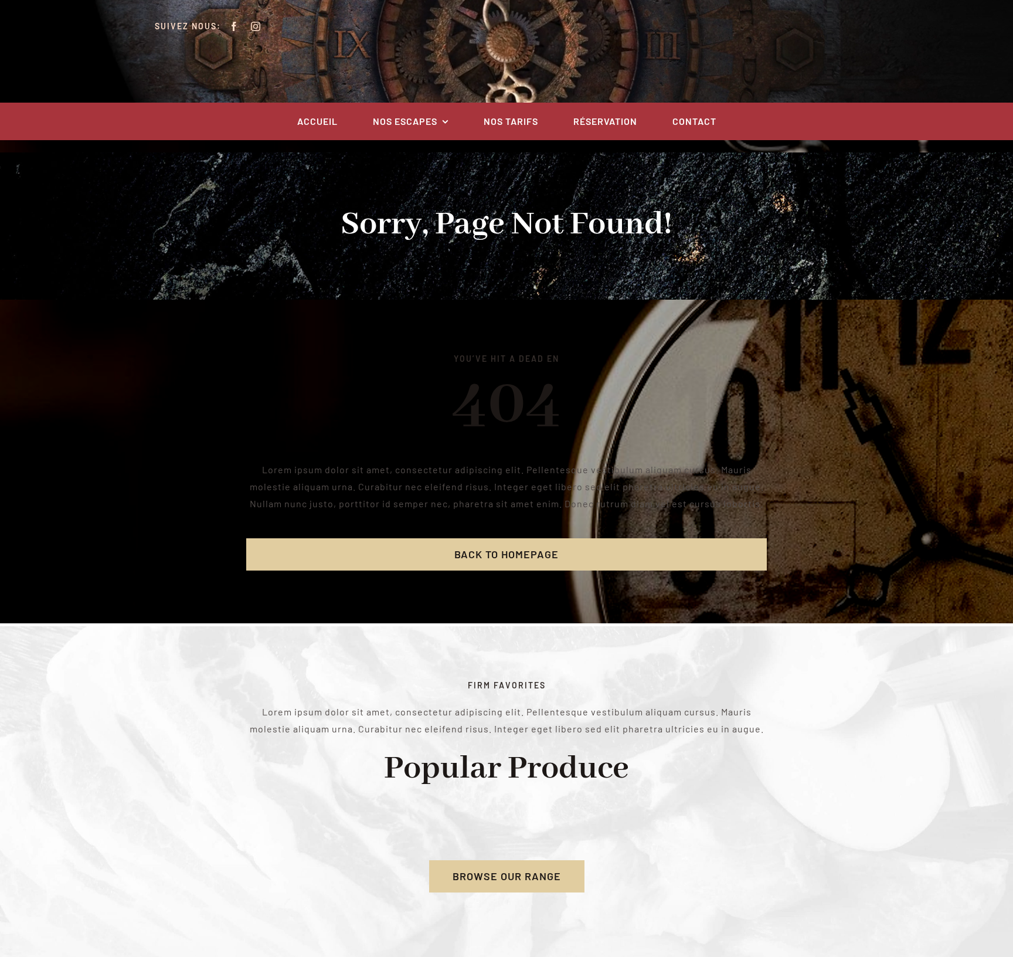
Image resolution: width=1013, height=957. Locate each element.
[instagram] (256, 26)
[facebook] (234, 26)
